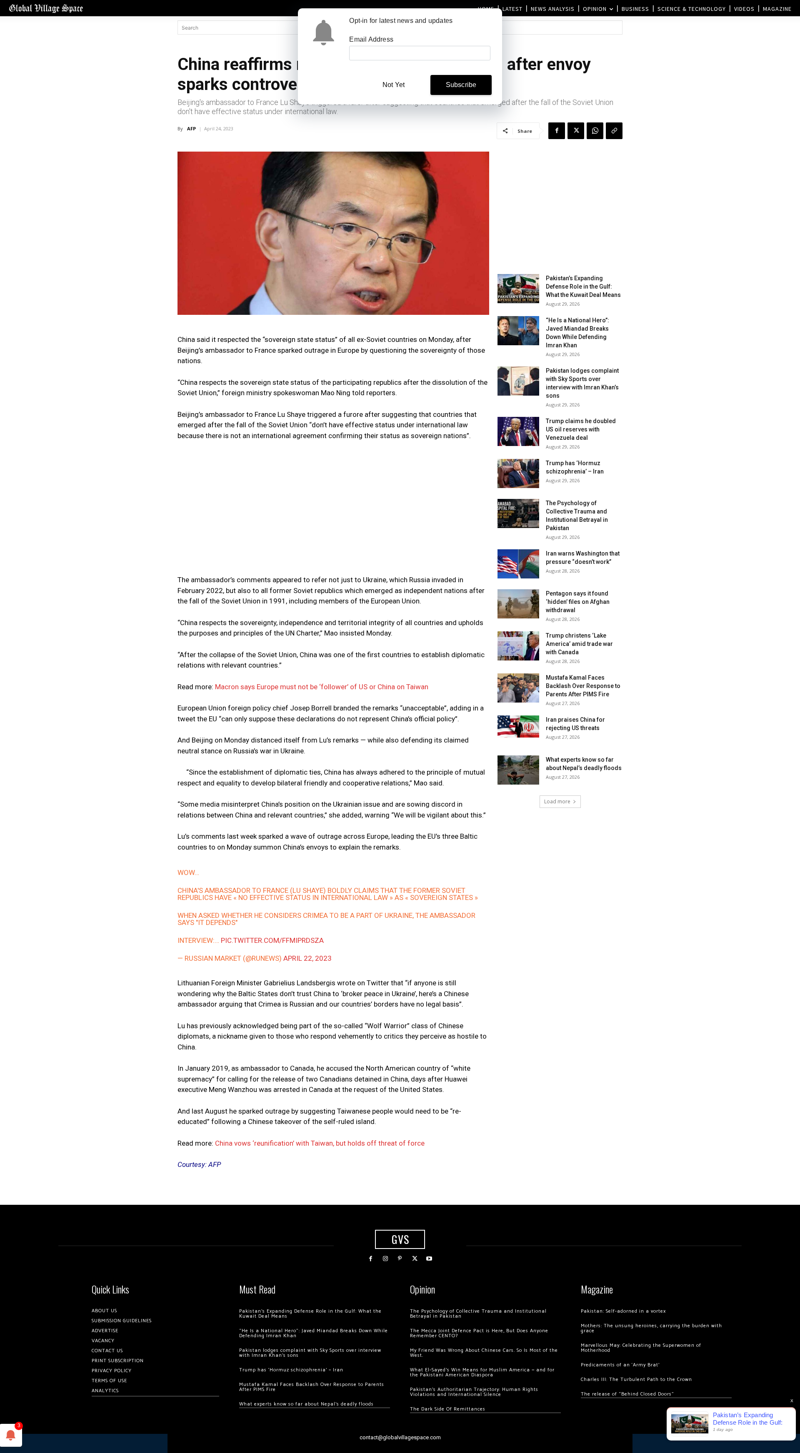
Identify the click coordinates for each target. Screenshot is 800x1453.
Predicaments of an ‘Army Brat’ (620, 1365)
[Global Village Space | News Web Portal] (46, 8)
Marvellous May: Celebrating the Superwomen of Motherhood (641, 1347)
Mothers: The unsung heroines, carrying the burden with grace (651, 1328)
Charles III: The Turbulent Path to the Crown (636, 1379)
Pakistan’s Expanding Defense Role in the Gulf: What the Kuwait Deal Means (583, 286)
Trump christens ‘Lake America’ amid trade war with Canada (579, 643)
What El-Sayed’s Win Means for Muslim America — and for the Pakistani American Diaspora (482, 1372)
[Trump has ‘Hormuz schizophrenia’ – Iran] (518, 473)
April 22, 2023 (307, 958)
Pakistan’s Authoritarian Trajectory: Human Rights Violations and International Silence (474, 1392)
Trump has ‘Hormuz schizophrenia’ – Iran (291, 1370)
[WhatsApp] (595, 130)
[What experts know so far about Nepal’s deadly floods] (518, 770)
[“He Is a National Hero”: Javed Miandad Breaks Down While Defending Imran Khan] (518, 330)
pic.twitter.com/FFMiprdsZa (272, 940)
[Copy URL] (614, 130)
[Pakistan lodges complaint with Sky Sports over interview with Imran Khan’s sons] (518, 381)
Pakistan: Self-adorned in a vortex (623, 1311)
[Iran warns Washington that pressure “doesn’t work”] (518, 563)
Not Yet (393, 84)
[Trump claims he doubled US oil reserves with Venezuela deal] (518, 431)
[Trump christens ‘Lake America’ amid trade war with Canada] (518, 645)
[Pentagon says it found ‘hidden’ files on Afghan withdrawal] (518, 603)
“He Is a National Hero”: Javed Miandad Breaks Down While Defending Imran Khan (313, 1333)
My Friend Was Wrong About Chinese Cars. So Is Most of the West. (484, 1352)
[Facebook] (556, 130)
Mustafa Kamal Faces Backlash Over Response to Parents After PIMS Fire (583, 686)
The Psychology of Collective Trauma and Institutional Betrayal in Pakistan (478, 1313)
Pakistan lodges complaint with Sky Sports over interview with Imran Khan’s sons (310, 1352)
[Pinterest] (400, 1259)
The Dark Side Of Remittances (447, 1409)
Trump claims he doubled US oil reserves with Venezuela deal (581, 429)
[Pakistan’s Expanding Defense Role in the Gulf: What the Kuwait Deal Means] (518, 288)
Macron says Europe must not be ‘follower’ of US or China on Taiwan (321, 687)
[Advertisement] (333, 510)
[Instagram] (385, 1259)
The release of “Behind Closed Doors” (627, 1394)
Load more (557, 801)
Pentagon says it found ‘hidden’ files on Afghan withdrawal (578, 601)
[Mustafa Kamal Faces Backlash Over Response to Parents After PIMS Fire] (518, 688)
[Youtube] (429, 1259)
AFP (191, 128)
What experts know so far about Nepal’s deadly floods (306, 1404)
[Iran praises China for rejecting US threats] (518, 726)
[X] (576, 130)
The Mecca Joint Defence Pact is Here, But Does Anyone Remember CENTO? (479, 1333)
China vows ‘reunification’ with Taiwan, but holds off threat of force (320, 1143)
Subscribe (461, 84)
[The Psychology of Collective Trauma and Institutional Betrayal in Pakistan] (518, 513)
